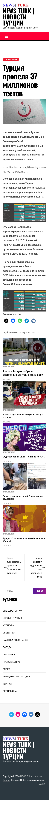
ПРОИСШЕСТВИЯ (11, 59)
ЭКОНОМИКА (10, 691)
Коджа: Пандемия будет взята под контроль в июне (36, 567)
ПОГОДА (7, 647)
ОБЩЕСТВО (9, 632)
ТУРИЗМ (7, 684)
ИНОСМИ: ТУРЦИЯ (12, 618)
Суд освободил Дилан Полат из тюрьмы (24, 456)
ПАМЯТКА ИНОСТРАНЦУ (15, 640)
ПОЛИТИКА (9, 654)
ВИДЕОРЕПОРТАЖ (12, 610)
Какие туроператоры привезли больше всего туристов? (14, 565)
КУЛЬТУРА (8, 625)
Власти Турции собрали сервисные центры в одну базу (23, 373)
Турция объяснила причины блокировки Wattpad (24, 539)
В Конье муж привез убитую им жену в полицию (23, 416)
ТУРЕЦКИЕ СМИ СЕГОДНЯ (16, 676)
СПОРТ (6, 669)
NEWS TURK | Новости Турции (18, 17)
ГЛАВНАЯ (41, 784)
